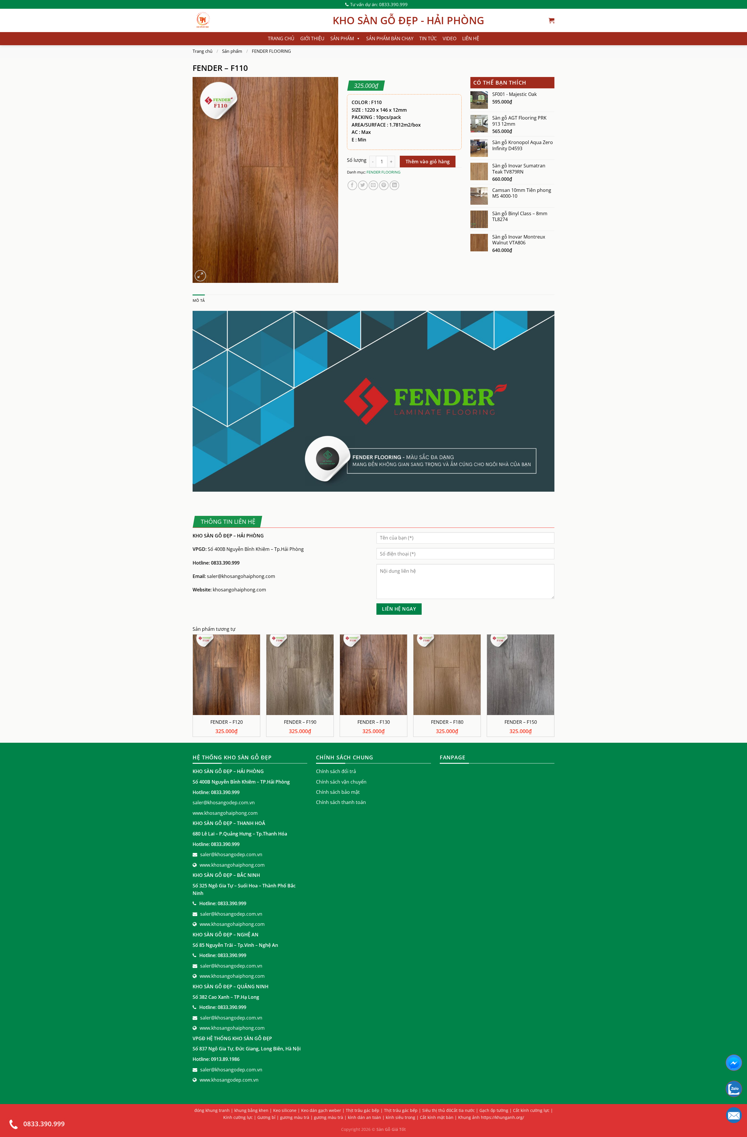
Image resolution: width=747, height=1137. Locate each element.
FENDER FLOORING (271, 51)
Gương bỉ (266, 1117)
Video (449, 38)
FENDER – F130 (373, 722)
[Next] (554, 688)
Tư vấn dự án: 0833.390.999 (379, 4)
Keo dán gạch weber (321, 1110)
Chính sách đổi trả (336, 771)
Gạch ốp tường (493, 1110)
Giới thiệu (312, 38)
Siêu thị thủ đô (436, 1110)
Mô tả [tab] (199, 300)
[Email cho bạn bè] (373, 185)
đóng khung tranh (212, 1110)
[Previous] (193, 688)
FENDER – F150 (521, 722)
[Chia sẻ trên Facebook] (352, 185)
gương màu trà (294, 1117)
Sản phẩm (342, 38)
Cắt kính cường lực (531, 1110)
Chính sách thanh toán (341, 802)
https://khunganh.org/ (502, 1117)
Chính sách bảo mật (338, 792)
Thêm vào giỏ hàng (428, 161)
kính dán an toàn (364, 1117)
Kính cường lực (238, 1117)
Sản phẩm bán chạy (389, 38)
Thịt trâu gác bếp (362, 1110)
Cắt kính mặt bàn (436, 1117)
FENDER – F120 (226, 722)
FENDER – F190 (300, 722)
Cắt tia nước (463, 1110)
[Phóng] (200, 275)
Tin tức (428, 38)
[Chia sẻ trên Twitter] (363, 185)
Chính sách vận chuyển (341, 782)
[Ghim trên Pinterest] (384, 185)
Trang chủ (281, 38)
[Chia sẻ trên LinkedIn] (394, 185)
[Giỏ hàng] (551, 20)
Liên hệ (470, 38)
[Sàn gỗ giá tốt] (258, 20)
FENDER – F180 (447, 722)
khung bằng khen (251, 1110)
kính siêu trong (400, 1117)
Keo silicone (284, 1110)
